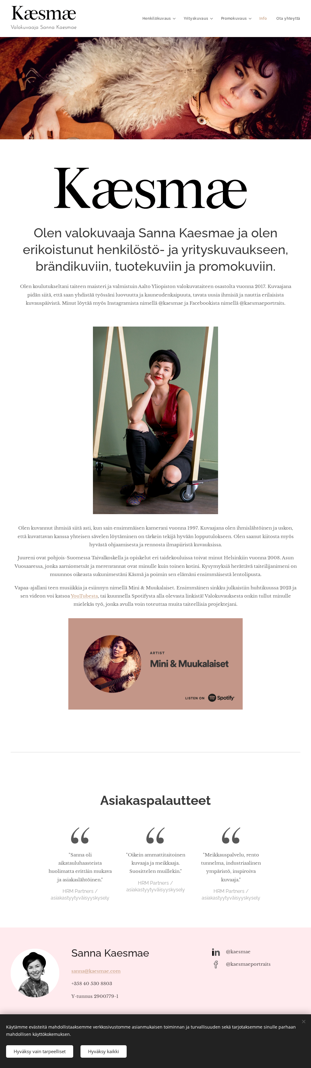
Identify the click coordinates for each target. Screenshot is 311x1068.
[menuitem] (160, 18)
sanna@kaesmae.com (96, 971)
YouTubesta (84, 596)
